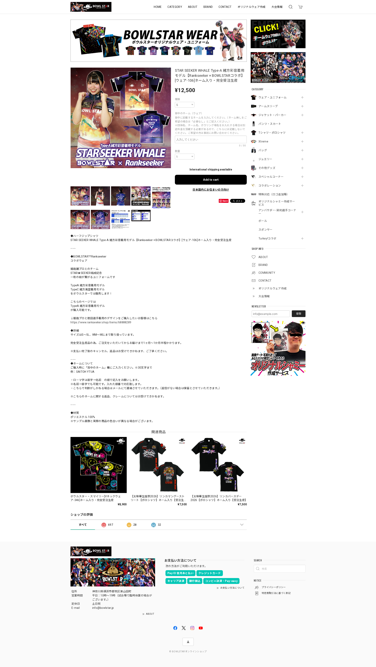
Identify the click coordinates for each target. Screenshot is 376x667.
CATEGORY (174, 6)
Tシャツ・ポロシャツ (272, 132)
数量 (177, 151)
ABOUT (193, 6)
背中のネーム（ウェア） (190, 113)
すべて (83, 524)
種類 (177, 99)
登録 (298, 313)
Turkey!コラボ (267, 238)
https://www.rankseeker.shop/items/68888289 (100, 322)
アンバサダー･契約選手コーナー (277, 212)
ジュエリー (265, 159)
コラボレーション (269, 185)
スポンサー (265, 229)
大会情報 (277, 6)
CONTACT (225, 6)
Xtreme (263, 141)
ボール (262, 220)
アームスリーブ (268, 106)
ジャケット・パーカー (272, 115)
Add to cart (211, 179)
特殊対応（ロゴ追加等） (273, 194)
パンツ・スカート (269, 123)
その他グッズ (266, 167)
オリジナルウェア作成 (252, 6)
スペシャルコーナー (271, 176)
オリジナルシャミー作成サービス (276, 203)
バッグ (262, 150)
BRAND (208, 6)
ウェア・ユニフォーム (272, 97)
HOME (158, 6)
